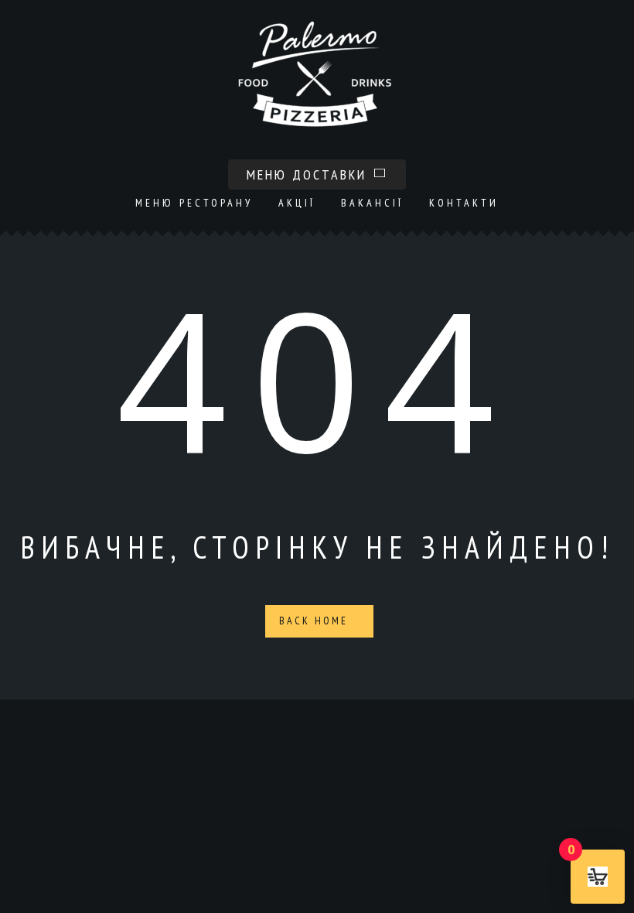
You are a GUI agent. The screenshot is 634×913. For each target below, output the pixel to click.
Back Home (316, 620)
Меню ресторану (194, 203)
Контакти (464, 203)
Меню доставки (309, 174)
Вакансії (372, 203)
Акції (296, 203)
